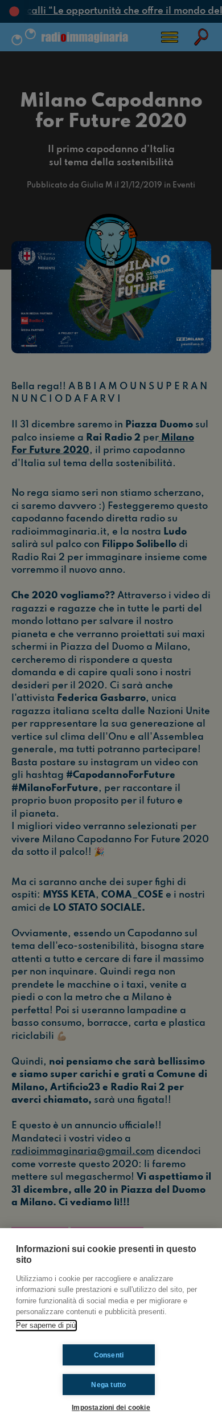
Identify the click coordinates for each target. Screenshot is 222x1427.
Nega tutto (108, 1385)
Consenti (109, 1355)
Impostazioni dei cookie (111, 1407)
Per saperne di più (46, 1325)
